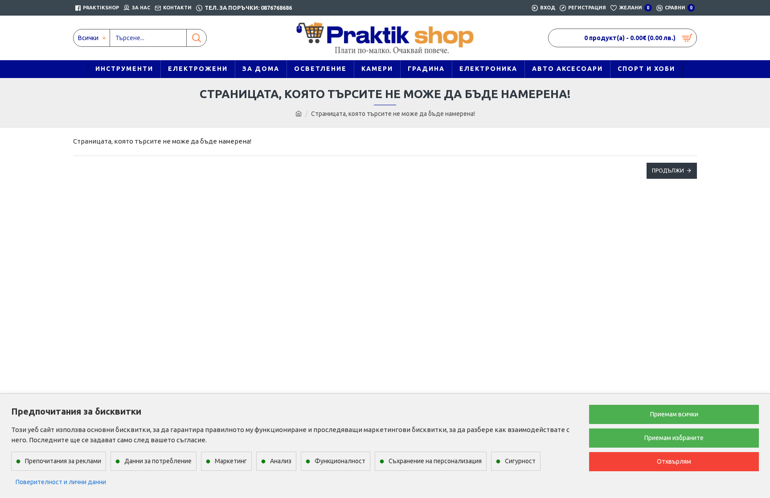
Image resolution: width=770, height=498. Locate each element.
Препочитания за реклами (63, 461)
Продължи (668, 170)
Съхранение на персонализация (435, 461)
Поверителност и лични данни (61, 482)
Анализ (280, 461)
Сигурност (520, 461)
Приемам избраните (674, 437)
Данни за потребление (158, 461)
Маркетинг (231, 461)
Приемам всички (674, 414)
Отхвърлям (674, 461)
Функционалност (340, 461)
